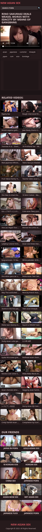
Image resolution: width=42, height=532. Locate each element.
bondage (25, 56)
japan (5, 56)
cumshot (23, 52)
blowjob (32, 52)
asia (17, 56)
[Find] (39, 8)
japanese (13, 52)
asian (5, 52)
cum (11, 56)
